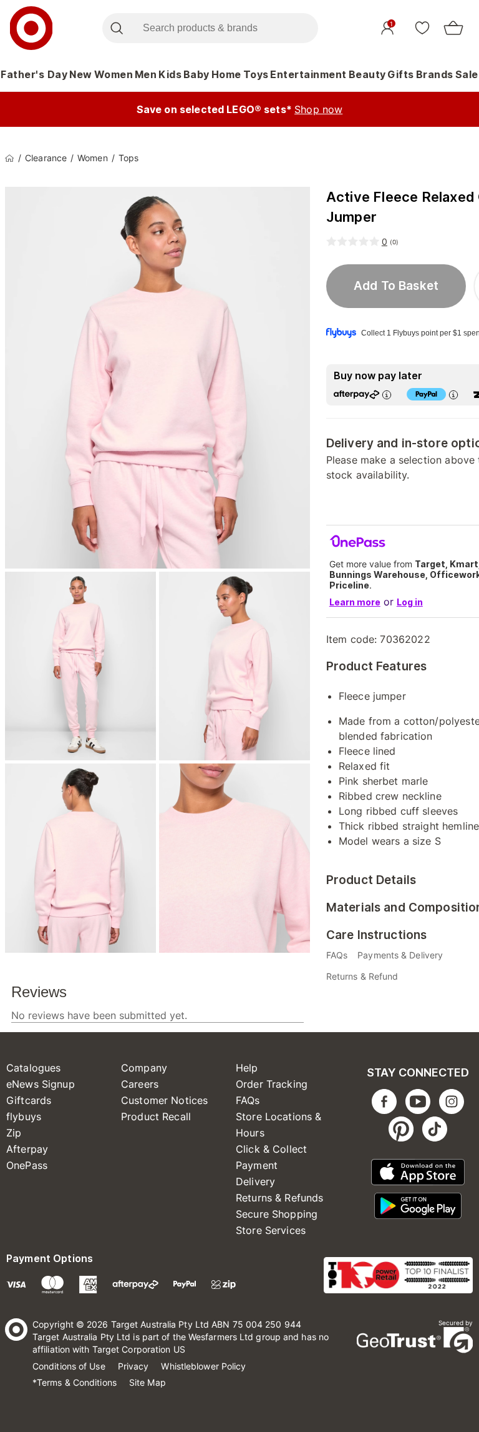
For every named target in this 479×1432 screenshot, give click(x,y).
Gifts (400, 74)
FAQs (248, 1100)
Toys (256, 74)
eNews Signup (40, 1084)
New (80, 74)
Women (113, 74)
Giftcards (28, 1100)
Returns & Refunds (280, 1197)
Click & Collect (271, 1149)
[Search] (116, 28)
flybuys (23, 1116)
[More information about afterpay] (387, 394)
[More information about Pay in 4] (453, 394)
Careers (139, 1084)
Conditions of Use (68, 1366)
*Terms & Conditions (74, 1382)
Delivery (255, 1181)
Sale (466, 74)
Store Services (271, 1230)
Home (226, 74)
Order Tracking (271, 1084)
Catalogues (33, 1068)
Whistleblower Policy (203, 1366)
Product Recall (156, 1116)
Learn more (354, 602)
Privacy (133, 1366)
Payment (257, 1165)
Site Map (147, 1382)
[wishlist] (422, 27)
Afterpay (27, 1149)
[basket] (453, 28)
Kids (169, 74)
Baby (196, 74)
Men (146, 74)
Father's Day (34, 74)
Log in (410, 602)
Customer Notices (164, 1100)
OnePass (26, 1165)
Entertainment (308, 74)
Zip (13, 1132)
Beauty (367, 74)
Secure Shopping (276, 1214)
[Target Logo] (31, 28)
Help (247, 1068)
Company (144, 1068)
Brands (434, 74)
